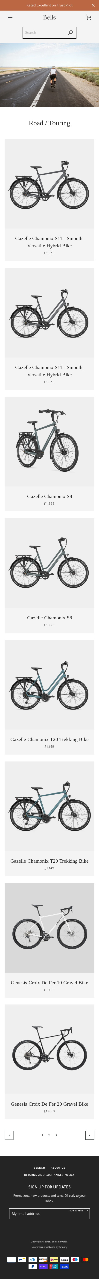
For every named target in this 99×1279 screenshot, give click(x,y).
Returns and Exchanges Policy (49, 1174)
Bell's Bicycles (59, 1241)
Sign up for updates (49, 1187)
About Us (58, 1167)
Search (39, 1167)
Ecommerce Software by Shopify (49, 1247)
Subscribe (76, 1211)
